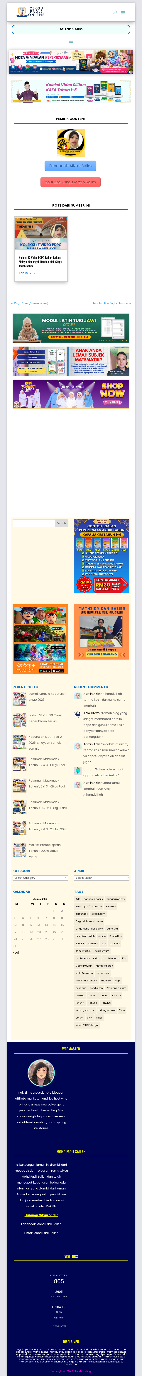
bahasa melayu (115, 899)
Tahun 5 (93, 1002)
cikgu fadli (82, 913)
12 (31, 925)
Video (99, 1017)
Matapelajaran (104, 965)
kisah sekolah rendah (88, 958)
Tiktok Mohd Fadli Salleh (41, 1233)
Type (122, 1010)
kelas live (115, 943)
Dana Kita (112, 928)
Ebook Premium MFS (87, 943)
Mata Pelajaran (84, 973)
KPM (124, 958)
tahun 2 (104, 995)
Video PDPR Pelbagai (87, 1025)
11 (23, 925)
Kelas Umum (102, 951)
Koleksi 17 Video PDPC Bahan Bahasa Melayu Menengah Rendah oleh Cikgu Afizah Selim (40, 261)
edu (104, 943)
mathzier (106, 980)
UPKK (89, 1017)
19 (31, 932)
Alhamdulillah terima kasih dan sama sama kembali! (104, 700)
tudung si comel (85, 1010)
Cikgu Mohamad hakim (89, 921)
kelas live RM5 (83, 951)
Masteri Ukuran (84, 965)
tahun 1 (92, 995)
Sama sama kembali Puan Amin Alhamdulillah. (101, 789)
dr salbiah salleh (85, 936)
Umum (79, 1017)
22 (55, 932)
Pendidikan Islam (116, 988)
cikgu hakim (98, 913)
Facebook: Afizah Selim (70, 165)
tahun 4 (80, 1002)
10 (15, 925)
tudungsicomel (107, 1010)
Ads (78, 899)
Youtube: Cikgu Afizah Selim (70, 182)
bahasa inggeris (93, 899)
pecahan (81, 988)
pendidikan (96, 988)
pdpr (117, 980)
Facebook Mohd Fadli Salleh (41, 1224)
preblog (80, 995)
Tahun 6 (106, 1002)
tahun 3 (116, 995)
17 (14, 932)
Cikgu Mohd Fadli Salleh (89, 928)
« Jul (16, 952)
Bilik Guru (111, 906)
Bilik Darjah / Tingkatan (89, 906)
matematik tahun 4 (87, 980)
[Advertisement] (71, 458)
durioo (102, 936)
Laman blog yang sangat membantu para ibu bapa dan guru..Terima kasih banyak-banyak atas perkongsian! (105, 725)
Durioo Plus (115, 936)
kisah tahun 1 (111, 958)
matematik (103, 973)
